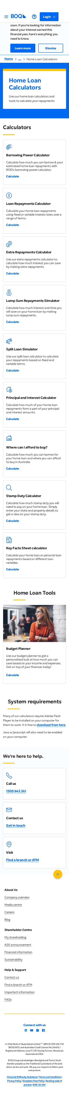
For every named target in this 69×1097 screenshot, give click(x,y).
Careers (9, 912)
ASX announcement (17, 944)
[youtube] (31, 1031)
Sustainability (13, 959)
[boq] (18, 17)
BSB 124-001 (39, 1084)
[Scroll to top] (57, 874)
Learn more (23, 48)
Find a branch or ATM (22, 860)
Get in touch (15, 825)
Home (8, 59)
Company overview (16, 897)
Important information (19, 992)
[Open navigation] (6, 17)
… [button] (19, 59)
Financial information (18, 952)
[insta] (37, 1031)
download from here (51, 725)
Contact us (11, 977)
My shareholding (15, 937)
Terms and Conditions (50, 1077)
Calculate (12, 176)
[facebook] (43, 1031)
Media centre (13, 904)
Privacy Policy (14, 1080)
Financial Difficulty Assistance (22, 1077)
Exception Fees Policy (34, 1080)
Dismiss (50, 48)
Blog (7, 919)
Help (34, 16)
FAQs (8, 999)
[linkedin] (26, 1031)
